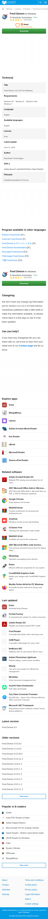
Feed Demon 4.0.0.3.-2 (12, 779)
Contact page (26, 345)
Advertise (6, 890)
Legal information (32, 894)
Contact (5, 885)
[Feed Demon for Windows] (5, 17)
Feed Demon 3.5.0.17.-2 (12, 789)
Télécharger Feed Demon (13, 256)
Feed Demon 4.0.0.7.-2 (12, 769)
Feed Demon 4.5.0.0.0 (11, 744)
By (21, 17)
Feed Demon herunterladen (14, 248)
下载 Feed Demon (10, 260)
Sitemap (5, 894)
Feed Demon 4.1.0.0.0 (11, 749)
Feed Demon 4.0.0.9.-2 (12, 764)
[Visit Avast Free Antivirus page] (24, 25)
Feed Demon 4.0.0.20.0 (12, 754)
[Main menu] (45, 2)
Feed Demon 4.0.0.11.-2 (12, 759)
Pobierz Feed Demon (11, 235)
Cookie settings (32, 904)
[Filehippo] (9, 2)
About (4, 880)
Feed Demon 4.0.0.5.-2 (12, 774)
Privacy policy (31, 890)
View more (24, 796)
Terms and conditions (34, 880)
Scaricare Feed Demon (12, 239)
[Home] (3, 9)
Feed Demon (23, 13)
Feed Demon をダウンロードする (17, 243)
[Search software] (40, 2)
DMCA (28, 899)
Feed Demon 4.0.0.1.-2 (12, 784)
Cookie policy (31, 885)
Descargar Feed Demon (12, 252)
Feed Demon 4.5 (9, 727)
